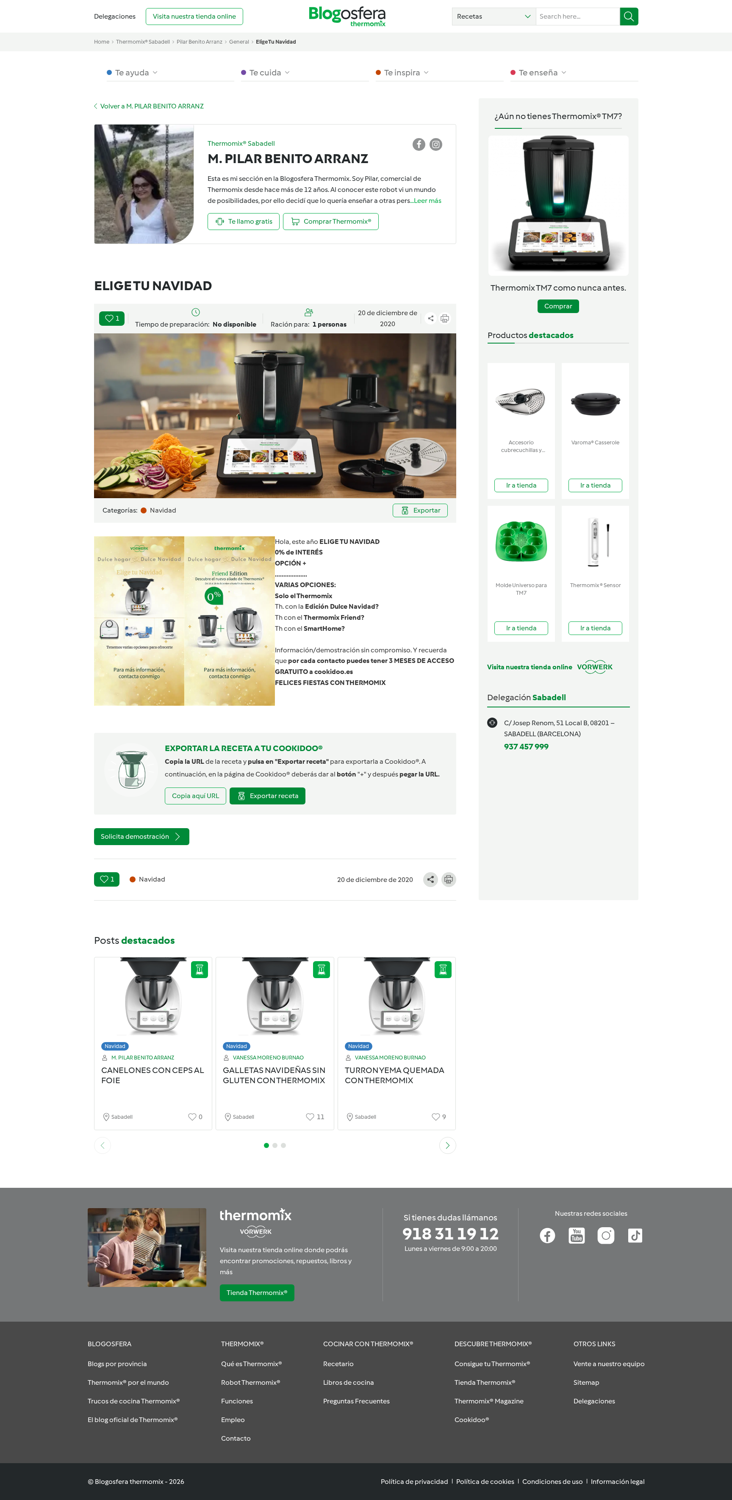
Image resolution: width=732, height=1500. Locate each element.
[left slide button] (102, 1145)
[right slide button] (447, 1145)
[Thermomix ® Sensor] (595, 542)
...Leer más (425, 201)
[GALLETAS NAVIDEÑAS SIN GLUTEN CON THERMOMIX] (275, 1006)
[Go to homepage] (347, 16)
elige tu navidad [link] (276, 42)
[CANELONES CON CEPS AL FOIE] (153, 1006)
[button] (494, 16)
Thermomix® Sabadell (143, 42)
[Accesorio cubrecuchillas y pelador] (521, 399)
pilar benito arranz (199, 42)
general (239, 42)
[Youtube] (576, 1235)
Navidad (115, 1046)
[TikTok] (635, 1235)
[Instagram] (606, 1235)
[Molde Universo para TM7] (521, 542)
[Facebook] (547, 1235)
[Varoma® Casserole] (595, 399)
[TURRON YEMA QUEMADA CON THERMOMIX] (397, 1006)
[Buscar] (629, 16)
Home (101, 42)
